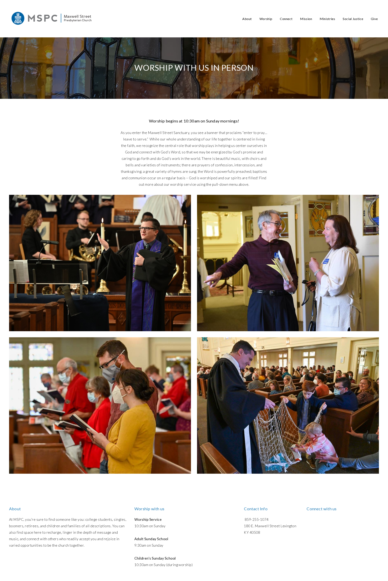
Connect (286, 19)
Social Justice (353, 19)
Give (375, 19)
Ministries (328, 19)
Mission (306, 19)
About (247, 19)
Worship (266, 19)
